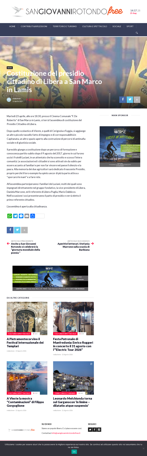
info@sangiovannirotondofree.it (66, 433)
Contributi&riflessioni (34, 26)
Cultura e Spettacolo (94, 26)
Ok (74, 452)
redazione (16, 98)
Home (12, 26)
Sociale (117, 26)
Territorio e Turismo (65, 26)
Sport (130, 26)
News (9, 68)
